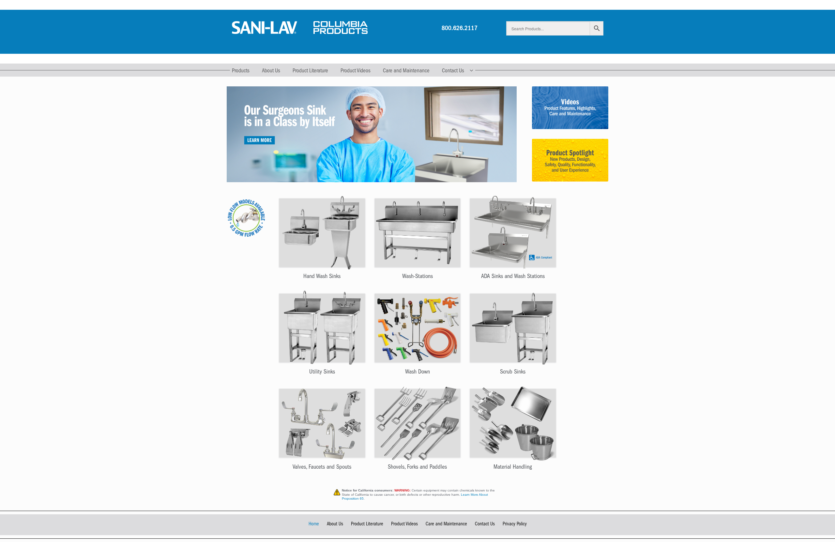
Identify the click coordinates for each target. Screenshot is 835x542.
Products (241, 71)
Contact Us (453, 71)
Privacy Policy (515, 524)
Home (314, 524)
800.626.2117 (460, 29)
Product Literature (310, 71)
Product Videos (356, 71)
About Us (271, 71)
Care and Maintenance (406, 71)
